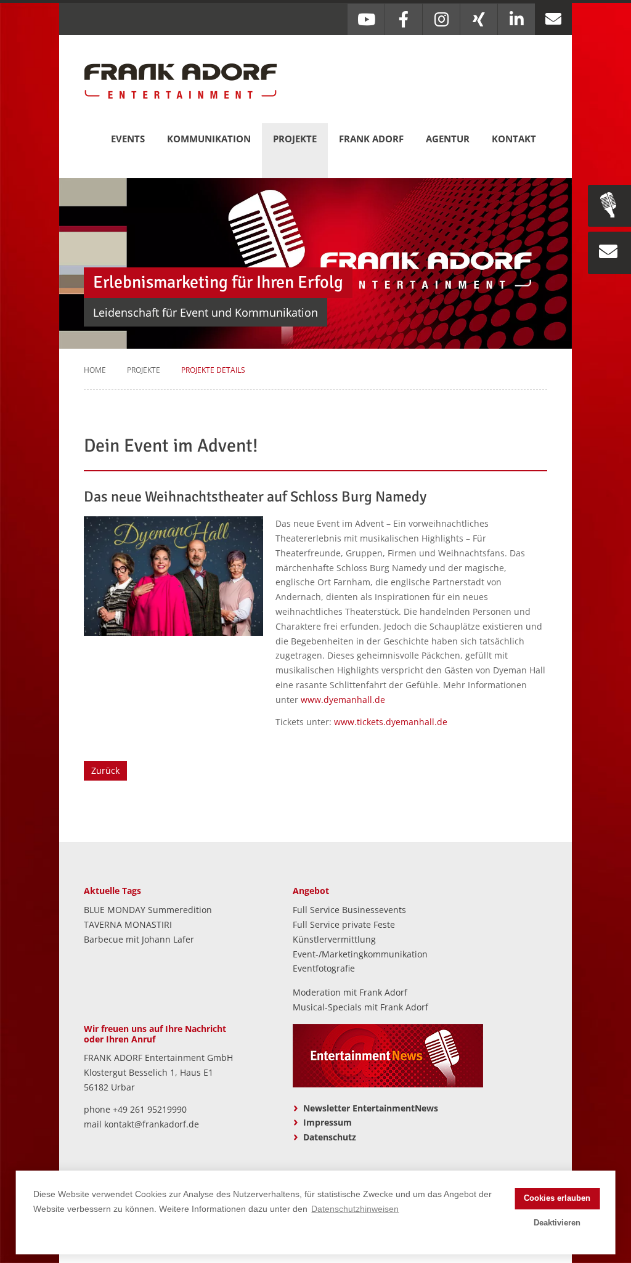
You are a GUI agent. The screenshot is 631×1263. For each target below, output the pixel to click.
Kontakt (514, 138)
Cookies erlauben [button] (557, 1198)
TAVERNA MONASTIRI (128, 924)
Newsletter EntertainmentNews (370, 1108)
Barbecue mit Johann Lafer (139, 939)
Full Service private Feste (344, 924)
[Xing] (478, 19)
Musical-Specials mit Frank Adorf (360, 1007)
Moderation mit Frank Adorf (350, 992)
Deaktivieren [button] (557, 1223)
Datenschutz (329, 1137)
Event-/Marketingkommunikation (360, 954)
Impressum (327, 1122)
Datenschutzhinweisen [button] (355, 1209)
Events (128, 138)
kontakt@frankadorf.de (151, 1124)
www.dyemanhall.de (343, 699)
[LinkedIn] (516, 19)
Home (95, 370)
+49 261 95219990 (150, 1109)
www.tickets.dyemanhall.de (390, 722)
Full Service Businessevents (349, 910)
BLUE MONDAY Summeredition (148, 910)
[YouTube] (366, 19)
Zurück (105, 770)
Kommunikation (209, 138)
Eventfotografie (324, 968)
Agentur (448, 138)
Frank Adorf (371, 138)
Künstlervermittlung (334, 939)
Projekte (295, 138)
